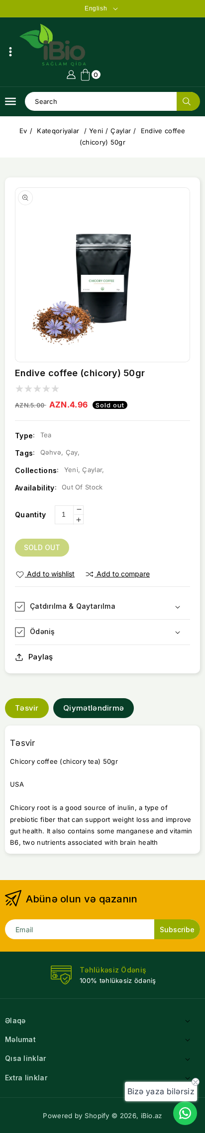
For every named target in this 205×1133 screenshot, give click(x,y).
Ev (23, 131)
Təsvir (27, 708)
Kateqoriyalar (59, 131)
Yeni (96, 131)
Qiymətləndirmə (93, 708)
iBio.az (151, 1116)
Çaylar (120, 131)
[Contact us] (185, 1113)
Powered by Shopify (76, 1116)
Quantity (30, 514)
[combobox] (112, 101)
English (96, 8)
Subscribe (177, 929)
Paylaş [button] (40, 656)
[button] (10, 51)
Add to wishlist (51, 573)
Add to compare (123, 573)
